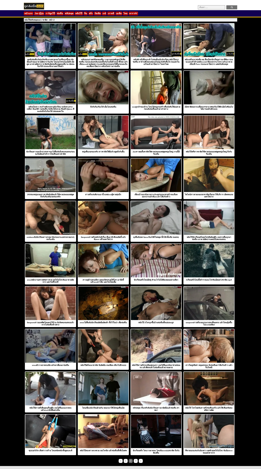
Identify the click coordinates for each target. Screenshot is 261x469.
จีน (85, 13)
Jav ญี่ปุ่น (39, 13)
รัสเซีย (98, 13)
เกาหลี (111, 13)
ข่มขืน (60, 13)
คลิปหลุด (69, 13)
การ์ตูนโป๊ (50, 13)
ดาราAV (133, 13)
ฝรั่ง (91, 13)
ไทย (125, 13)
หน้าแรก (28, 13)
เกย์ (104, 13)
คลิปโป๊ (78, 13)
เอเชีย (119, 13)
